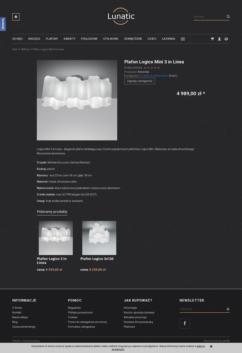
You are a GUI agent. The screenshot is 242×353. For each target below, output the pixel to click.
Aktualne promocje (135, 317)
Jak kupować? (138, 300)
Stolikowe (110, 38)
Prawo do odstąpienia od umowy (87, 321)
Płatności (129, 326)
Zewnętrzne (133, 38)
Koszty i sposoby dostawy (139, 312)
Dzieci (152, 38)
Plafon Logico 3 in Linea (52, 260)
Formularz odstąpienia (81, 326)
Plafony (52, 38)
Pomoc (75, 300)
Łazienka (168, 38)
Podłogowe (89, 38)
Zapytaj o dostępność (139, 80)
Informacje (24, 300)
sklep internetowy (212, 341)
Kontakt (17, 312)
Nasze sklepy (20, 317)
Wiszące (34, 38)
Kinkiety (69, 38)
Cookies (73, 317)
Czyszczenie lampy (24, 326)
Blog (15, 321)
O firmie (17, 307)
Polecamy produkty (52, 211)
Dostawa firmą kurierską (138, 321)
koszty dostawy (31, 341)
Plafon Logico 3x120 (96, 258)
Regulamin (74, 307)
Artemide (143, 71)
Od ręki (17, 38)
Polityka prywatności (80, 312)
